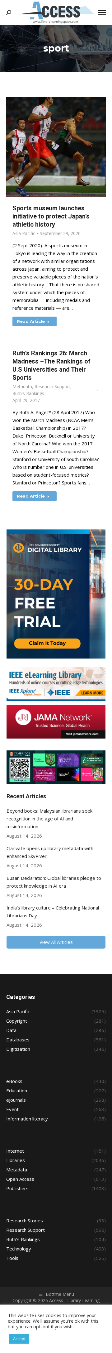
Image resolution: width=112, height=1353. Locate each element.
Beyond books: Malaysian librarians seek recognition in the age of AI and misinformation (49, 818)
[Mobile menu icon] (102, 12)
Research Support (52, 386)
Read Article (31, 321)
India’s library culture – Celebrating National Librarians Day (53, 912)
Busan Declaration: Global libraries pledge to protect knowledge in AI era (54, 882)
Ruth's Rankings (28, 393)
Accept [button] (19, 1338)
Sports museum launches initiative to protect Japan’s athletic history (51, 216)
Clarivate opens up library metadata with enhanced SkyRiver (50, 852)
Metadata (22, 386)
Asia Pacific (23, 233)
